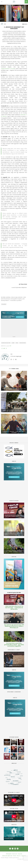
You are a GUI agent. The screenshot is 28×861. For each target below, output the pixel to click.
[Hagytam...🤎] (7, 742)
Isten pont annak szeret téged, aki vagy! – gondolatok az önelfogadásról (13, 533)
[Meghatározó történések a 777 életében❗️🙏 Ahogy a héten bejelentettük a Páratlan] (21, 742)
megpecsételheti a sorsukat (8, 68)
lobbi (13, 342)
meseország (23, 342)
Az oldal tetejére (22, 859)
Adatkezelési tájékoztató (7, 855)
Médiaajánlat (8, 853)
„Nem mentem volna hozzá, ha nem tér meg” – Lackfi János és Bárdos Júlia (13, 516)
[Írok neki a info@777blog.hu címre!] (15, 359)
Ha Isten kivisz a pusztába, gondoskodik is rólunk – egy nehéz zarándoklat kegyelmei (13, 551)
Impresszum (14, 853)
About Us (19, 855)
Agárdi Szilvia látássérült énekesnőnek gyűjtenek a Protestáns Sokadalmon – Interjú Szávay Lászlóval (14, 410)
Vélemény (4, 304)
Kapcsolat (20, 853)
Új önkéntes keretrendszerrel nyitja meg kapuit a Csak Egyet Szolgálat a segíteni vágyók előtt (14, 389)
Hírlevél (14, 855)
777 (5, 24)
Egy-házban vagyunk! (8, 838)
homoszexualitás (6, 342)
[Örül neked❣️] (21, 756)
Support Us (23, 855)
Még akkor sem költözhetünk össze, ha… (13, 665)
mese (17, 342)
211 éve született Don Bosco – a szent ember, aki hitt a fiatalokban (14, 432)
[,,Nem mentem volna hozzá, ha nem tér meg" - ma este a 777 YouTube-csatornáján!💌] (21, 749)
